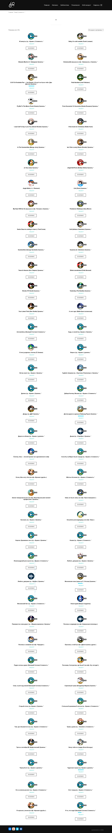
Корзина (96, 5)
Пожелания (75, 5)
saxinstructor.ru (95, 830)
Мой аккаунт (86, 5)
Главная (47, 5)
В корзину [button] (31, 48)
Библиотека (65, 5)
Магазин (55, 5)
